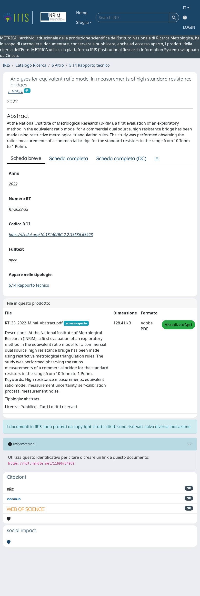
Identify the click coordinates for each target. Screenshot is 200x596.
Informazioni (23, 443)
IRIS (6, 65)
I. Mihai (15, 91)
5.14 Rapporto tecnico (89, 65)
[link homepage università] (53, 17)
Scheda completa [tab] (68, 158)
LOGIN (189, 27)
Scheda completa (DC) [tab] (121, 158)
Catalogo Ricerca (30, 65)
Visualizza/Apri (178, 324)
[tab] (157, 158)
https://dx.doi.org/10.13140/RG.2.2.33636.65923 (51, 234)
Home (81, 12)
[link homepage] (18, 17)
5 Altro (58, 65)
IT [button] (184, 7)
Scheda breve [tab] (26, 158)
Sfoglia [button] (82, 22)
